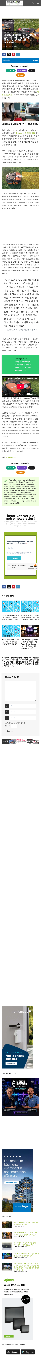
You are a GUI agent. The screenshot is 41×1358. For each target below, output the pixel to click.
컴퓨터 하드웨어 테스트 (20, 1246)
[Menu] (2, 3)
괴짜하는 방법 (11, 457)
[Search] (33, 3)
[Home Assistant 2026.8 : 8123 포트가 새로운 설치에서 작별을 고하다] (11, 602)
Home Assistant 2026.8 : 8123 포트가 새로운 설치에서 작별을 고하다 (11, 617)
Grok (31, 70)
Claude (20, 75)
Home (5, 21)
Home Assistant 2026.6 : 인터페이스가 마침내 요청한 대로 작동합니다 (11, 642)
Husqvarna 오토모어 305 (25, 133)
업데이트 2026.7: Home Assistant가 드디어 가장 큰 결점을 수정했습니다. (30, 617)
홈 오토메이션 (14, 32)
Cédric (5, 46)
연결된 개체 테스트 (19, 1226)
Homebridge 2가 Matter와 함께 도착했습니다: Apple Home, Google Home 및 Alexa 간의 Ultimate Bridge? (29, 644)
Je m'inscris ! (14, 558)
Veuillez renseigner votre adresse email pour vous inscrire (20, 542)
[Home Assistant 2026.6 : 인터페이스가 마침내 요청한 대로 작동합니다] (11, 626)
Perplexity (22, 70)
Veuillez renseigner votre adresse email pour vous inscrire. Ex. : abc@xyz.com (19, 553)
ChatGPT (11, 70)
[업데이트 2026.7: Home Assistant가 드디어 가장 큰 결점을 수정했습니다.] (30, 602)
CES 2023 (11, 21)
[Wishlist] (38, 3)
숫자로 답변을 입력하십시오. (15, 723)
